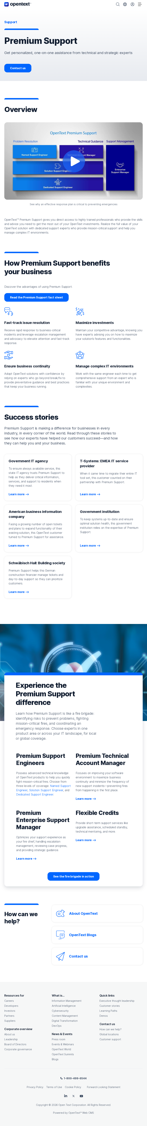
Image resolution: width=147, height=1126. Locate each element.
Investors (9, 1010)
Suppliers (9, 1020)
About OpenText (83, 913)
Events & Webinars (63, 1044)
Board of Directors (15, 1044)
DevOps (56, 1025)
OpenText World (61, 1049)
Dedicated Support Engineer (34, 794)
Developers (11, 1005)
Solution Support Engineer (46, 790)
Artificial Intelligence (64, 1005)
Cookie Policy (73, 1087)
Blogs (55, 1059)
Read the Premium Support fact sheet (36, 297)
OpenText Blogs (82, 935)
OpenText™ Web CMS (81, 1112)
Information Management (66, 1000)
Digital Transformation (65, 1020)
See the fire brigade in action (73, 876)
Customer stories (109, 1005)
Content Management (65, 1015)
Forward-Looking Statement (103, 1087)
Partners (9, 1015)
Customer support (110, 1039)
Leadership (11, 1039)
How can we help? (110, 1029)
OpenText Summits (63, 1054)
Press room (58, 1039)
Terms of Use (54, 1087)
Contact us (18, 68)
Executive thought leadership (116, 1000)
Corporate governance (18, 1049)
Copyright (42, 1104)
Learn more (17, 494)
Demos (103, 1015)
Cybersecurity (60, 1010)
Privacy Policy (35, 1087)
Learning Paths (108, 1010)
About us (9, 1034)
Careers (9, 1000)
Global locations (109, 1034)
